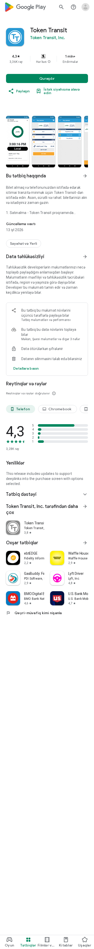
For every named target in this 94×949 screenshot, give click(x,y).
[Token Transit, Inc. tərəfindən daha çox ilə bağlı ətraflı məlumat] (85, 506)
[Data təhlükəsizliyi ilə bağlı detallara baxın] (26, 368)
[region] (47, 58)
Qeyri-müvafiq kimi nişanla (34, 613)
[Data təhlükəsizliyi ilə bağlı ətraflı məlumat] (85, 257)
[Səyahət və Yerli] (23, 243)
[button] (49, 62)
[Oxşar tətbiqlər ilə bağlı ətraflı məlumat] (85, 543)
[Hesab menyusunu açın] (85, 7)
